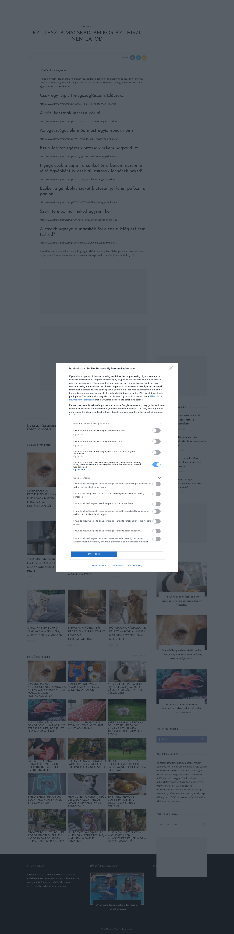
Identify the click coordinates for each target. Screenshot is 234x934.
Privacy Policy (135, 565)
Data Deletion (99, 565)
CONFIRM (94, 554)
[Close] (172, 369)
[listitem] (117, 423)
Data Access (117, 565)
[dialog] (117, 467)
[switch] (156, 430)
